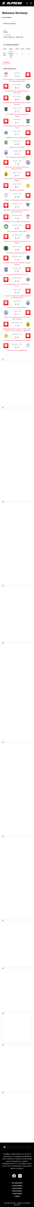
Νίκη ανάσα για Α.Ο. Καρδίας (17, 147)
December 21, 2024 (17, 203)
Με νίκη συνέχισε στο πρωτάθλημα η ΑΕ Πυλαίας (17, 340)
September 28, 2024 (17, 322)
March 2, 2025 (17, 131)
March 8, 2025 (17, 119)
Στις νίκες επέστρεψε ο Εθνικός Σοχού (17, 274)
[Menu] (31, 3)
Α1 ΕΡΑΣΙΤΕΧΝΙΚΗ (7, 17)
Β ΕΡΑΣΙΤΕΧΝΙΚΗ (17, 1191)
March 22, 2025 (17, 96)
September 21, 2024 (17, 334)
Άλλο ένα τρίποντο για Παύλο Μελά (17, 231)
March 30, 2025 (17, 84)
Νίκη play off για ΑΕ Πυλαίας (17, 190)
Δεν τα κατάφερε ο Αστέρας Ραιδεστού (17, 157)
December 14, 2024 (17, 215)
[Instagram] (20, 1176)
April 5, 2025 (17, 73)
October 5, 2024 (17, 301)
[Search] (27, 3)
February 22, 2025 (17, 141)
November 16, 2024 (17, 246)
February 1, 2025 (17, 160)
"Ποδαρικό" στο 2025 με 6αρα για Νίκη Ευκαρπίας (17, 200)
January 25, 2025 (17, 172)
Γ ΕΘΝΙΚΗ (17, 1196)
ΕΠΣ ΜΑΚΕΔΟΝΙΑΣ (17, 1183)
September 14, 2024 (17, 344)
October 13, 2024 (17, 289)
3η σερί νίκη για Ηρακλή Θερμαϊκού (17, 307)
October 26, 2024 (17, 278)
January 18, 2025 (17, 184)
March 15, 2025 (17, 108)
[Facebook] (14, 1176)
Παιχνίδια (6, 62)
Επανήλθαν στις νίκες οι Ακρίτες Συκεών (17, 137)
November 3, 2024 (17, 268)
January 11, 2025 (17, 193)
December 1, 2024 (17, 225)
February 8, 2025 (17, 151)
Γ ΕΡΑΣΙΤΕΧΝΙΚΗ (17, 1193)
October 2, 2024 (17, 311)
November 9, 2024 (17, 256)
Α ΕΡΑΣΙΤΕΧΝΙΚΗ (17, 1188)
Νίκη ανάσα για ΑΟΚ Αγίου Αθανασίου (17, 253)
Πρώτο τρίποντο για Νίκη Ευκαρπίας (17, 350)
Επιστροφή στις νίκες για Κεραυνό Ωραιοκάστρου (17, 221)
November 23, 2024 (17, 235)
